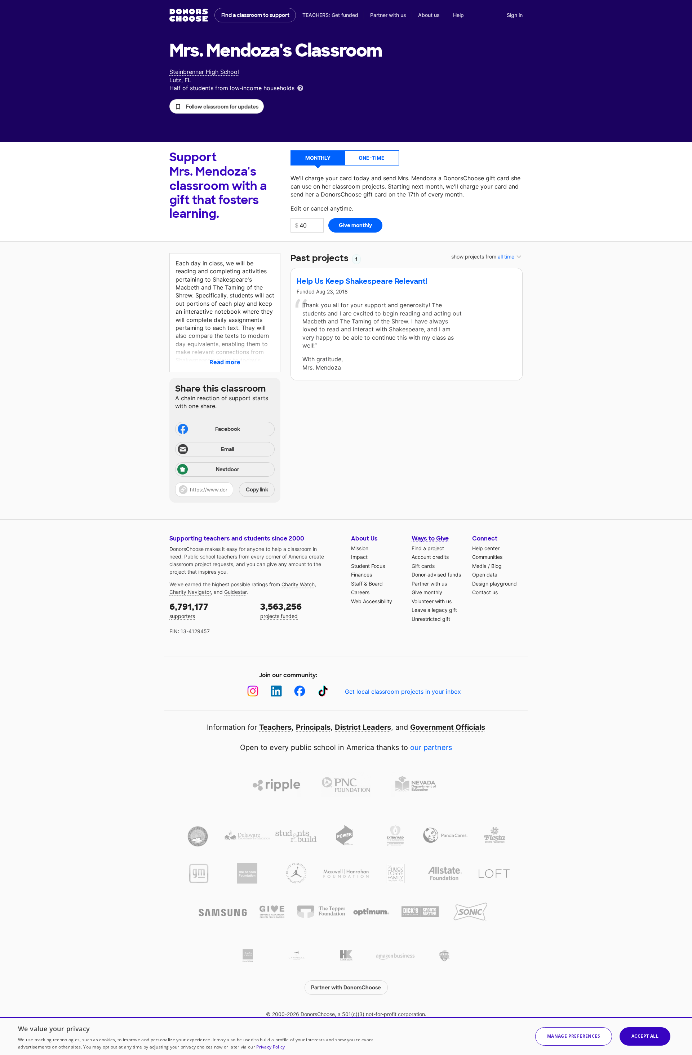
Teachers (275, 727)
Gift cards (423, 566)
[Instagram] (253, 691)
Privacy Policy (270, 1047)
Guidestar (235, 592)
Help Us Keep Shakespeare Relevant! (362, 281)
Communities (487, 557)
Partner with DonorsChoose (346, 987)
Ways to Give (430, 538)
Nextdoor (227, 469)
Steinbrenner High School (204, 71)
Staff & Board (367, 584)
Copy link (257, 489)
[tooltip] (300, 87)
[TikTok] (323, 691)
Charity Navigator (190, 592)
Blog (496, 566)
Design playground (494, 584)
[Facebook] (299, 691)
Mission (359, 548)
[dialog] (346, 1036)
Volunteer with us (432, 601)
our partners (431, 747)
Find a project (428, 548)
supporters (188, 610)
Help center (486, 548)
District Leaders (363, 727)
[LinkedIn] (276, 691)
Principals (313, 727)
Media (479, 566)
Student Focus (368, 566)
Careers (360, 592)
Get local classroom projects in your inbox (403, 691)
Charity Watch (298, 584)
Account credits (430, 557)
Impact (359, 557)
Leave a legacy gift (434, 610)
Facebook (227, 429)
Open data (484, 574)
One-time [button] (372, 158)
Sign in (515, 15)
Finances (361, 574)
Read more (224, 362)
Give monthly (427, 592)
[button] (216, 106)
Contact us (485, 592)
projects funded (281, 610)
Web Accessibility (371, 601)
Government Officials (447, 727)
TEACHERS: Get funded (330, 15)
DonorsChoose (188, 15)
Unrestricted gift (431, 619)
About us (429, 15)
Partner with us (388, 15)
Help (458, 15)
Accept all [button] (644, 1036)
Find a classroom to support (255, 15)
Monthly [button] (318, 158)
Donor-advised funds (436, 574)
